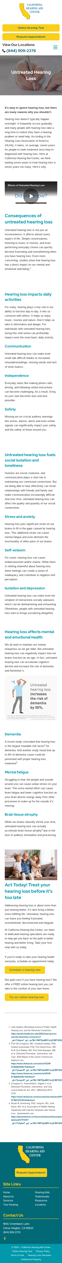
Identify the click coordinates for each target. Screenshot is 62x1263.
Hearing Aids (42, 1192)
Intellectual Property (31, 1259)
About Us (8, 1196)
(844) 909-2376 (21, 50)
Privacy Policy (43, 1251)
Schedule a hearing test (25, 969)
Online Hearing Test (31, 27)
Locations (40, 1204)
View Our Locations (18, 44)
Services (8, 1200)
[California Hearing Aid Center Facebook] (4, 1239)
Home (6, 1192)
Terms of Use (17, 1255)
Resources (41, 1200)
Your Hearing (10, 1204)
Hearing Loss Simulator (39, 1255)
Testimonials (42, 1196)
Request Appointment (31, 36)
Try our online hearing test (26, 997)
